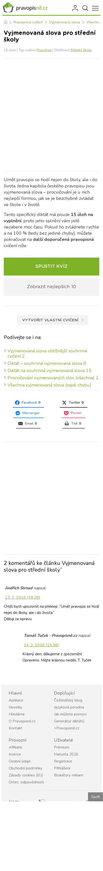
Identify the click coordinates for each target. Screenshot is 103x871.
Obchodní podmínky (25, 768)
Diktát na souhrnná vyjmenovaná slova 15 (50, 371)
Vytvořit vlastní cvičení (50, 320)
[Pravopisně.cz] (25, 7)
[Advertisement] (51, 115)
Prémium (61, 747)
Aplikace (16, 700)
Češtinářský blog (68, 700)
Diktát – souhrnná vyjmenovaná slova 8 (47, 363)
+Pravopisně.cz (66, 728)
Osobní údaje (20, 761)
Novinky (15, 707)
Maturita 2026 (66, 754)
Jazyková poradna (69, 707)
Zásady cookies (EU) (26, 775)
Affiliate (15, 747)
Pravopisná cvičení (28, 22)
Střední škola (81, 50)
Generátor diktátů (69, 721)
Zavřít (95, 797)
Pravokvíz (44, 50)
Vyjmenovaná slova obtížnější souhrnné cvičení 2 (47, 353)
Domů (5, 22)
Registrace (63, 761)
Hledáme (17, 714)
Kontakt (15, 728)
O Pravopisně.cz (22, 721)
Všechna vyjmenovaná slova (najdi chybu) (49, 385)
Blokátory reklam (68, 775)
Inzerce (15, 754)
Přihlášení (75, 8)
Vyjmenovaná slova (64, 22)
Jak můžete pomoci (70, 714)
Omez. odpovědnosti (26, 782)
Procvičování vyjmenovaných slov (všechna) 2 (53, 378)
